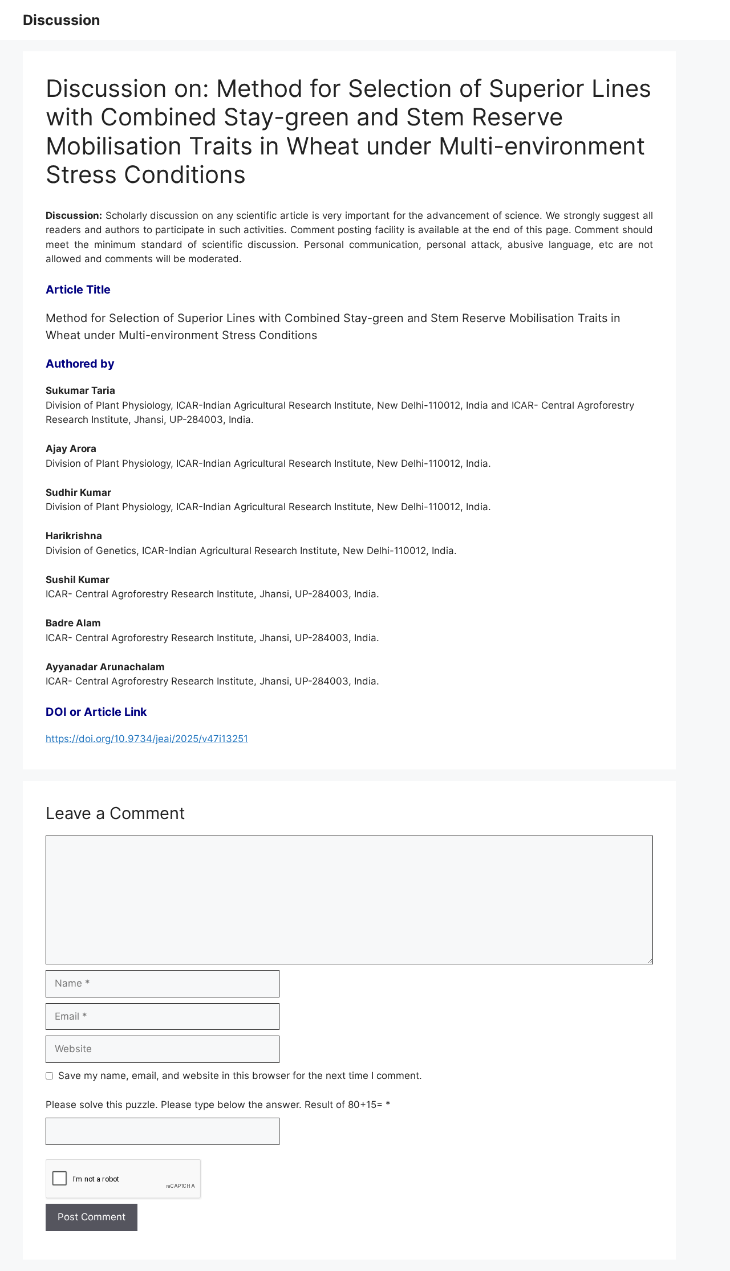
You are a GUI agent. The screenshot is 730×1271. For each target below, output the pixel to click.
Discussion (61, 19)
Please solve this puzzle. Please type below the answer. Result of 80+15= (218, 1104)
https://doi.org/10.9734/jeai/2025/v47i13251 (147, 738)
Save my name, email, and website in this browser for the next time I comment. (240, 1075)
